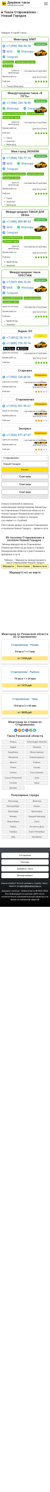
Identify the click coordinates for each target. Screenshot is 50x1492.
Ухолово (13, 783)
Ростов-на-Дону (37, 827)
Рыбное (36, 762)
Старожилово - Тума (25, 699)
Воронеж (37, 801)
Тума (37, 778)
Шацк (36, 783)
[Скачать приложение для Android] (9, 348)
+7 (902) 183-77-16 (19, 158)
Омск (36, 821)
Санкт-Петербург (37, 832)
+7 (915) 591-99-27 (18, 406)
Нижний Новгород (37, 816)
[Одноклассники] (19, 730)
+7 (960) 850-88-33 (19, 221)
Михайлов (13, 757)
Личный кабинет (25, 875)
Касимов (37, 747)
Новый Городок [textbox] (12, 464)
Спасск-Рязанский (13, 778)
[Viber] (27, 730)
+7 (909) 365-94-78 (19, 46)
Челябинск (37, 837)
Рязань (13, 742)
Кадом (13, 747)
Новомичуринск (37, 757)
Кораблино (13, 752)
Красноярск (36, 811)
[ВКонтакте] (15, 730)
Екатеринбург (13, 806)
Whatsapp (27, 51)
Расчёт (25, 470)
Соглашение (25, 855)
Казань (37, 806)
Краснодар (13, 811)
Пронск (13, 762)
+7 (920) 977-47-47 (18, 435)
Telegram (12, 57)
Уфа (13, 837)
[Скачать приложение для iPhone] (22, 348)
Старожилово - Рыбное (25, 672)
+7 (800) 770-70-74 (18, 343)
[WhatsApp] (30, 730)
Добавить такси (25, 869)
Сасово (36, 767)
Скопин (13, 772)
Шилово (13, 788)
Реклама (25, 862)
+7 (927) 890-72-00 (19, 282)
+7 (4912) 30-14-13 (18, 337)
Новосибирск (13, 821)
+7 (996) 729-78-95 (19, 102)
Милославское (37, 752)
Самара (13, 832)
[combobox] (25, 458)
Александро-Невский (37, 742)
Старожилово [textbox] (11, 458)
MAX (10, 51)
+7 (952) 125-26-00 (18, 377)
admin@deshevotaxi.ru (30, 886)
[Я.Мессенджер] (34, 730)
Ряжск (13, 767)
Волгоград (13, 801)
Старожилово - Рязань (25, 645)
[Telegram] (23, 730)
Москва (13, 816)
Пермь (13, 827)
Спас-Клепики (36, 772)
